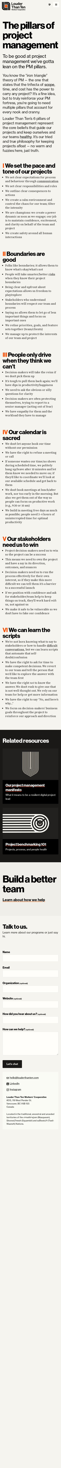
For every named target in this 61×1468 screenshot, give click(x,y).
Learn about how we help (24, 900)
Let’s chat (14, 1065)
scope (49, 84)
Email (6, 967)
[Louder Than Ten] (30, 6)
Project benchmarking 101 (26, 844)
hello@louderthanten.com (24, 1077)
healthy (26, 137)
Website (12, 998)
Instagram (15, 1089)
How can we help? (18, 1029)
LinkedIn (15, 1083)
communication (47, 181)
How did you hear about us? (24, 1014)
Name (6, 952)
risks (51, 274)
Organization (15, 983)
